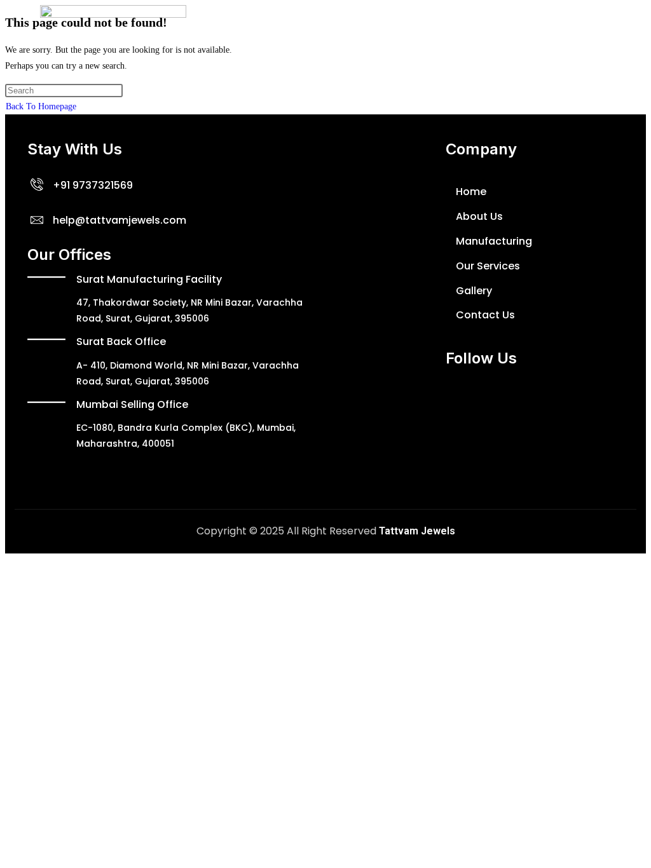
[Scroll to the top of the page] (8, 561)
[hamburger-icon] (596, 29)
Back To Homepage (41, 106)
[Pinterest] (575, 408)
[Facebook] (387, 408)
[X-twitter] (425, 408)
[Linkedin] (537, 408)
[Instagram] (500, 408)
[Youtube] (462, 408)
